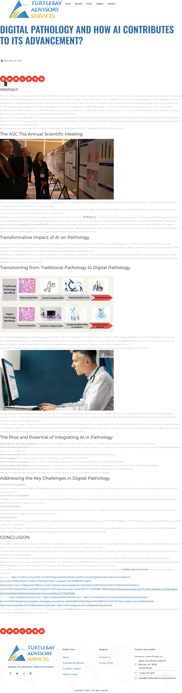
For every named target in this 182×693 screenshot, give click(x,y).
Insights (99, 4)
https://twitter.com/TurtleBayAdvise (136, 601)
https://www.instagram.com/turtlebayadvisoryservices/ (85, 605)
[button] (3, 79)
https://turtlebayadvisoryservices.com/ (62, 597)
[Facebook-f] (10, 673)
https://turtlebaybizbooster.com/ (25, 597)
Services (78, 4)
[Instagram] (23, 673)
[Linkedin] (30, 673)
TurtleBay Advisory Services (134, 569)
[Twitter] (17, 673)
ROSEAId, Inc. (90, 217)
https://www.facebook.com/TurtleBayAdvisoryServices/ (28, 605)
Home (68, 4)
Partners (111, 4)
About (89, 4)
